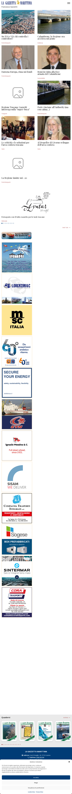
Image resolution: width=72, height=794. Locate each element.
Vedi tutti (65, 227)
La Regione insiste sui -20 (14, 177)
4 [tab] (6, 223)
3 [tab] (5, 223)
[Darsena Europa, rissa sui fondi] (18, 57)
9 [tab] (15, 744)
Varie (3, 149)
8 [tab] (13, 223)
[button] (69, 762)
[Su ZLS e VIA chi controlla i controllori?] (18, 22)
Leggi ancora (36, 219)
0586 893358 (40, 757)
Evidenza (40, 43)
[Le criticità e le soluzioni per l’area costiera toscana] (18, 128)
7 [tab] (11, 223)
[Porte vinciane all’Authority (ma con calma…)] (54, 93)
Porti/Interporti (6, 43)
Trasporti (4, 113)
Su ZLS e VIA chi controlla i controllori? (15, 37)
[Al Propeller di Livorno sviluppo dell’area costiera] (54, 128)
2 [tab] (3, 223)
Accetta (36, 777)
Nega (36, 783)
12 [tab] (20, 744)
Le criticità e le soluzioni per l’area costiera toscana (15, 143)
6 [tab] (10, 223)
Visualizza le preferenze (36, 788)
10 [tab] (16, 744)
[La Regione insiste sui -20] (18, 163)
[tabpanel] (36, 219)
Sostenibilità (41, 78)
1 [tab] (2, 744)
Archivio (65, 717)
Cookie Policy (31, 792)
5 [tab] (8, 223)
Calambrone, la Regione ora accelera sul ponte (51, 37)
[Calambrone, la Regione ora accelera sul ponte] (54, 22)
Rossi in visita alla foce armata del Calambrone (49, 72)
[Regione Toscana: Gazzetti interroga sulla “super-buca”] (18, 93)
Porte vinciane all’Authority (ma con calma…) (53, 108)
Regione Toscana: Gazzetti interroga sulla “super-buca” (16, 108)
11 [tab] (18, 744)
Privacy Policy (39, 792)
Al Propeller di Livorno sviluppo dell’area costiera (53, 143)
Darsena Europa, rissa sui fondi (17, 71)
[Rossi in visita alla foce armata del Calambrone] (54, 57)
